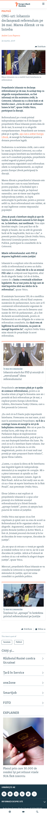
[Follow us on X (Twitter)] (34, 794)
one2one (9, 683)
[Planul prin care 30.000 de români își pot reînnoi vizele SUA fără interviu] (23, 741)
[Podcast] (10, 811)
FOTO (7, 703)
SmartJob (10, 693)
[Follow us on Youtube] (10, 794)
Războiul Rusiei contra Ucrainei (19, 661)
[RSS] (22, 794)
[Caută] (37, 811)
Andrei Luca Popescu (11, 36)
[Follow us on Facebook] (4, 794)
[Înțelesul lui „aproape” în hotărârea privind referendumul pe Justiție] (23, 595)
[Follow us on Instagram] (16, 794)
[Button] (40, 46)
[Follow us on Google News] (28, 794)
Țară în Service (13, 673)
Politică (6, 11)
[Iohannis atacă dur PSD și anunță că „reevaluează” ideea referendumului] (23, 354)
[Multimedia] (23, 811)
